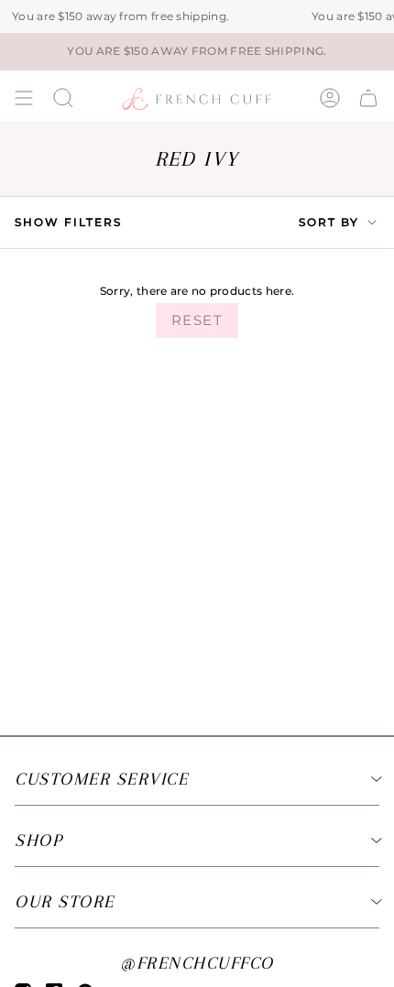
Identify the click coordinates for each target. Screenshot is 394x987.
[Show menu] (23, 98)
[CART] (368, 98)
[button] (63, 98)
